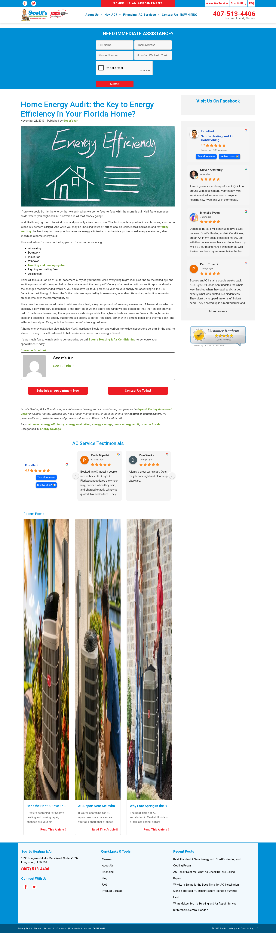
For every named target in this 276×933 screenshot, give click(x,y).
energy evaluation (78, 424)
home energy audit (126, 424)
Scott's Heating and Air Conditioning (217, 138)
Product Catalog (112, 891)
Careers (107, 859)
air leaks (34, 424)
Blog (104, 878)
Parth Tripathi (100, 455)
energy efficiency (53, 424)
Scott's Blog (238, 3)
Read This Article (52, 829)
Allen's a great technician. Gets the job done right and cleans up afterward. (148, 476)
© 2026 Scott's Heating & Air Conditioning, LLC (235, 928)
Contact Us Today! (138, 390)
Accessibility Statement (56, 928)
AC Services (147, 14)
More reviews (218, 311)
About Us (92, 14)
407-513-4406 (234, 13)
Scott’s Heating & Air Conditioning (112, 339)
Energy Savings (50, 429)
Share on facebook (33, 350)
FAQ (251, 3)
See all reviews (46, 477)
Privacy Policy (25, 928)
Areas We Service (217, 3)
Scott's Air (70, 120)
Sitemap (38, 928)
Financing (130, 14)
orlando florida (151, 424)
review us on (44, 484)
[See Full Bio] (73, 365)
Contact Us (170, 14)
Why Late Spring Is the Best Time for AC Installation (206, 884)
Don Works (146, 455)
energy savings (102, 424)
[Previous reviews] (76, 476)
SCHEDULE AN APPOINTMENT (138, 3)
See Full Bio (62, 366)
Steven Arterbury (211, 169)
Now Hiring (188, 14)
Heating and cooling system (47, 265)
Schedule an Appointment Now (57, 390)
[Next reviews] (172, 476)
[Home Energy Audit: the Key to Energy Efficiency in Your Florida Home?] (98, 207)
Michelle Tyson (210, 212)
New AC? (111, 14)
